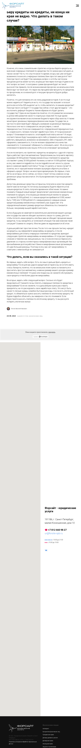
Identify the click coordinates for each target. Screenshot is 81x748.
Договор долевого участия (50, 737)
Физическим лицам (51, 725)
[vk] (46, 550)
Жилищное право (48, 744)
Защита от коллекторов (49, 746)
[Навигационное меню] (77, 6)
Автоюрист (46, 728)
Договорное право (48, 740)
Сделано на (36, 336)
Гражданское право (48, 734)
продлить (51, 332)
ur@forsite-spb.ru (54, 533)
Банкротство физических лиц (51, 731)
